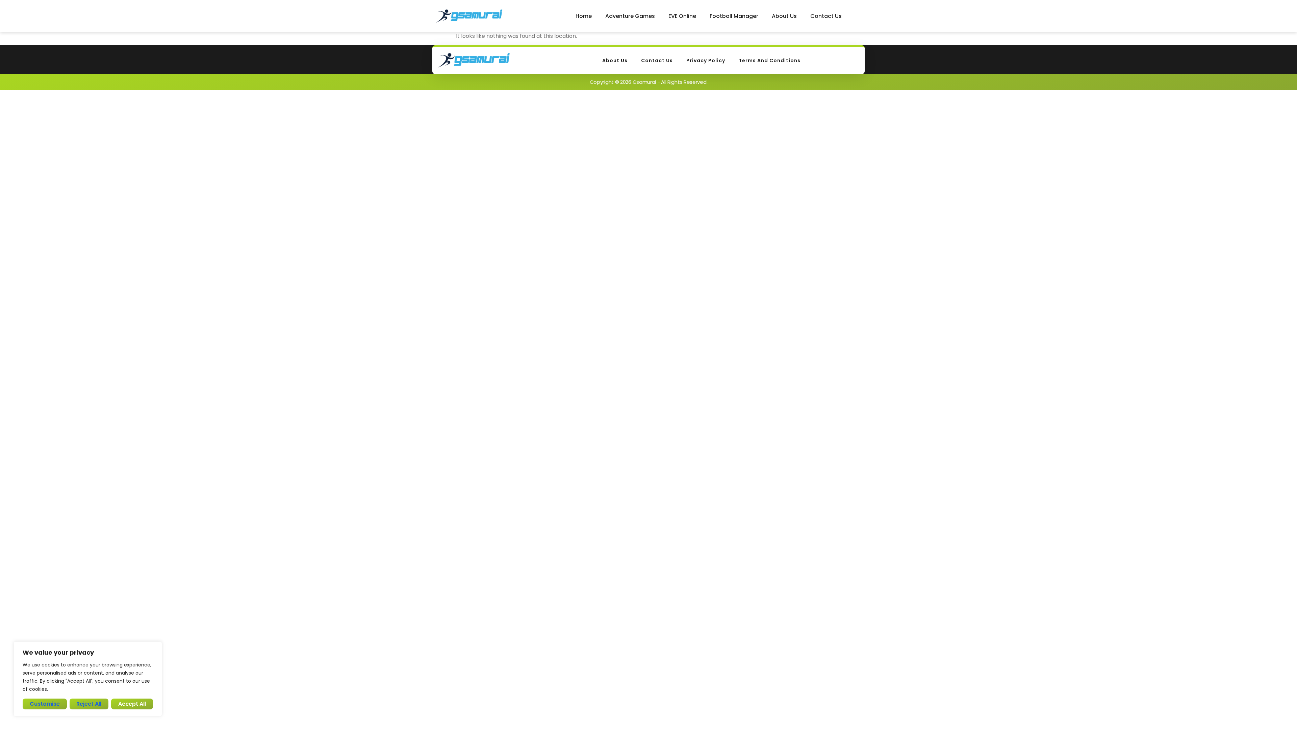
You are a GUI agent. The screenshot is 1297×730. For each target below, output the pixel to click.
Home (584, 16)
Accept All (132, 704)
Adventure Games (630, 16)
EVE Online (682, 16)
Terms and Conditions (769, 60)
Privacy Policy (705, 60)
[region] (88, 678)
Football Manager (734, 16)
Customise (45, 704)
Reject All (88, 704)
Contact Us (826, 16)
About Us (784, 16)
